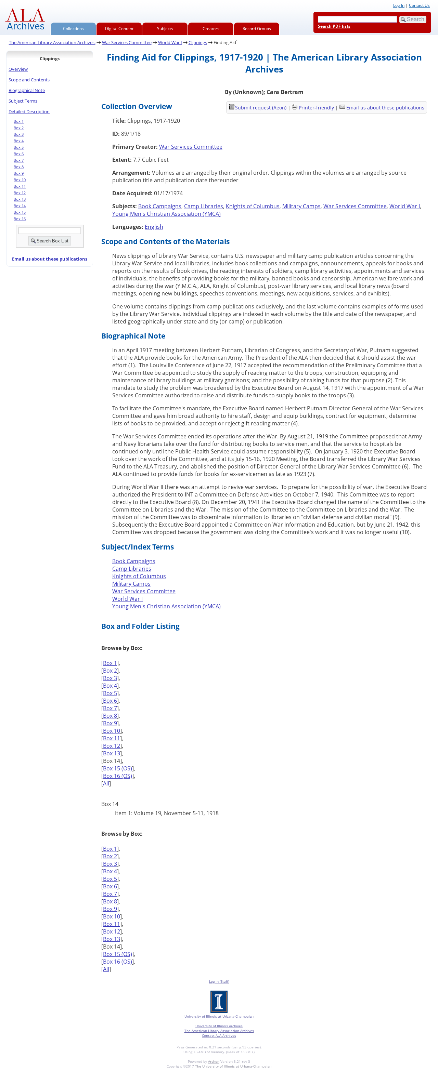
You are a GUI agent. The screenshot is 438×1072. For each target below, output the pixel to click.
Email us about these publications (49, 259)
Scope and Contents (29, 80)
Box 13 (20, 199)
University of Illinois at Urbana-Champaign (219, 1016)
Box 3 (19, 134)
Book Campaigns (159, 206)
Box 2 (19, 127)
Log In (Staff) (219, 981)
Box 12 (20, 192)
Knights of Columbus (253, 206)
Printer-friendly (317, 107)
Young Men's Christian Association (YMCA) (166, 213)
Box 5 (19, 147)
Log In (398, 5)
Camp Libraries (203, 206)
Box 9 (19, 173)
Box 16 (20, 218)
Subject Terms (23, 101)
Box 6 (19, 153)
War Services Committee (127, 42)
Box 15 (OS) (117, 768)
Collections (73, 28)
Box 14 (20, 205)
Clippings (198, 42)
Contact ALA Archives (219, 1035)
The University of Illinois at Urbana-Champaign (233, 1066)
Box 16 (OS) (117, 776)
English (154, 226)
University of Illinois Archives (219, 1025)
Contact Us (419, 5)
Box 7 (19, 160)
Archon (213, 1061)
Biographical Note (27, 90)
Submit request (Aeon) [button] (260, 107)
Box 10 (20, 179)
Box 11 (20, 186)
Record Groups (257, 28)
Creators (211, 28)
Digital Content (119, 28)
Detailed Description (29, 111)
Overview (18, 69)
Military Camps (301, 206)
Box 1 (19, 121)
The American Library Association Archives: (52, 42)
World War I (170, 42)
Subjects (165, 28)
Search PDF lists (334, 26)
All (106, 783)
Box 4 (19, 140)
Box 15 (20, 212)
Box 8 (19, 166)
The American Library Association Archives (219, 1030)
